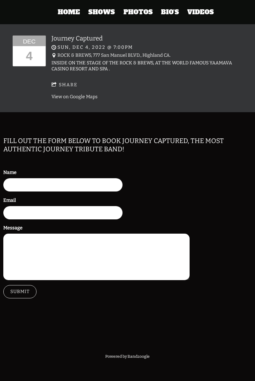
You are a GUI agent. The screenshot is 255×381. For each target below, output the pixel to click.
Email (9, 200)
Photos (138, 12)
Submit (20, 291)
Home (69, 12)
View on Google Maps (74, 97)
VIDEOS (200, 12)
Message (13, 228)
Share (68, 85)
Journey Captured (77, 38)
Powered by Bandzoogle (127, 356)
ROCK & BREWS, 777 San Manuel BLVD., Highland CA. (114, 55)
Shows (101, 12)
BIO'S (170, 12)
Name (10, 172)
